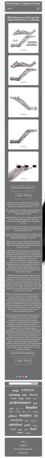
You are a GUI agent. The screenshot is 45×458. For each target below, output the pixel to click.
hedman (33, 421)
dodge (15, 390)
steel (13, 429)
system (26, 430)
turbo (11, 408)
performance (20, 402)
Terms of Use (23, 452)
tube (24, 395)
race (28, 412)
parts (27, 425)
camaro (27, 433)
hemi (34, 399)
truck (17, 409)
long (21, 398)
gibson (13, 415)
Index (23, 441)
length (13, 398)
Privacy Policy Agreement (23, 449)
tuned (17, 411)
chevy (28, 398)
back (11, 411)
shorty (33, 394)
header (31, 407)
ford (33, 429)
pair (20, 430)
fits (36, 415)
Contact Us (23, 445)
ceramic (35, 412)
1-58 (22, 409)
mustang (14, 394)
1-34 (26, 421)
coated (20, 432)
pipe (24, 412)
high (35, 403)
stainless (15, 424)
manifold (16, 420)
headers (25, 415)
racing (35, 425)
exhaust (27, 389)
